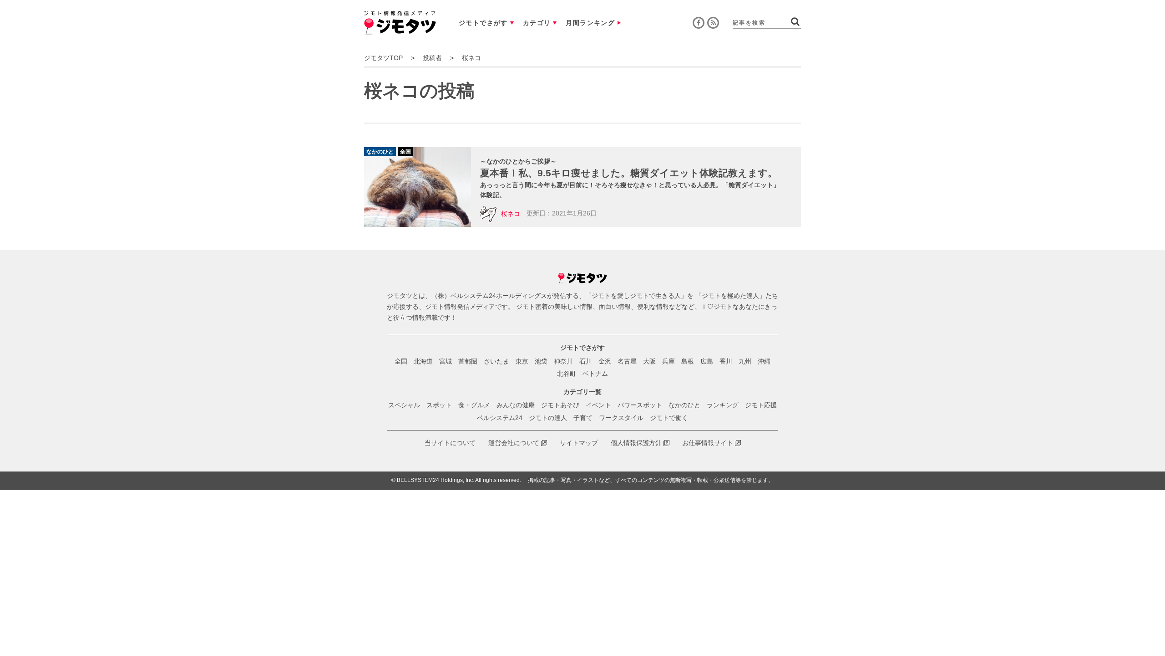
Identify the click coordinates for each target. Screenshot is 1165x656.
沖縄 (764, 361)
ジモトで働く (669, 417)
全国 (401, 361)
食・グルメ (474, 405)
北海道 (423, 361)
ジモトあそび (560, 405)
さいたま (496, 361)
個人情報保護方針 (636, 442)
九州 (745, 361)
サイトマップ (579, 442)
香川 (725, 361)
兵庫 (668, 361)
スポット (439, 405)
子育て (583, 417)
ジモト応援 (761, 405)
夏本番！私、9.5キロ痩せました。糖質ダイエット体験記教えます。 (628, 173)
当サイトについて (450, 442)
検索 (795, 21)
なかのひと (684, 405)
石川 (585, 361)
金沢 (604, 361)
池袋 (541, 361)
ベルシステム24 (499, 417)
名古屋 (627, 361)
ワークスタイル (621, 417)
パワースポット (640, 405)
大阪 (649, 361)
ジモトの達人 (548, 417)
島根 (687, 361)
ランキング (723, 405)
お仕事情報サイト (707, 442)
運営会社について (513, 442)
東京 (522, 361)
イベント (598, 405)
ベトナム (595, 373)
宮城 (445, 361)
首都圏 (467, 361)
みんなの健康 (515, 405)
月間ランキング (590, 22)
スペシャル (404, 405)
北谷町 (566, 373)
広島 (706, 361)
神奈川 (563, 361)
